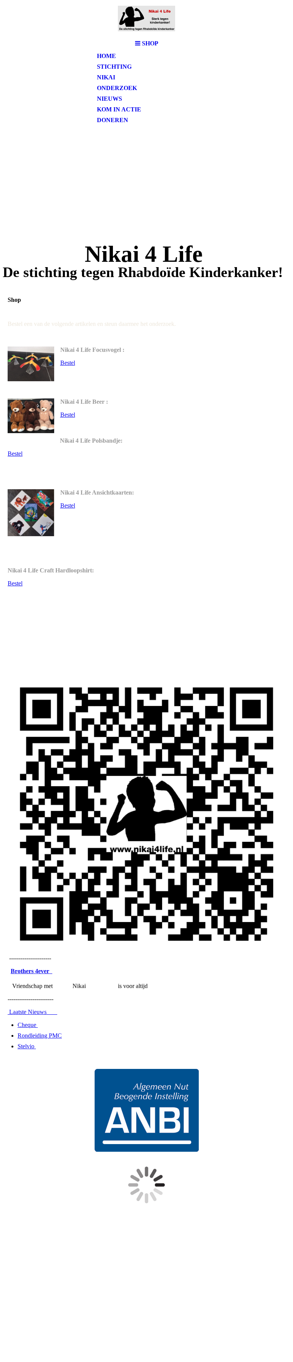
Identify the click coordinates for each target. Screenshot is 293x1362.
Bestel (67, 362)
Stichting (114, 66)
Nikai (106, 77)
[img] (146, 18)
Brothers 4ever (31, 971)
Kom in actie (119, 109)
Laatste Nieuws (32, 1012)
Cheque (28, 1025)
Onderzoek (117, 88)
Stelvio (27, 1046)
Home (106, 56)
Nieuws (109, 98)
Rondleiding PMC (40, 1035)
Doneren (112, 120)
